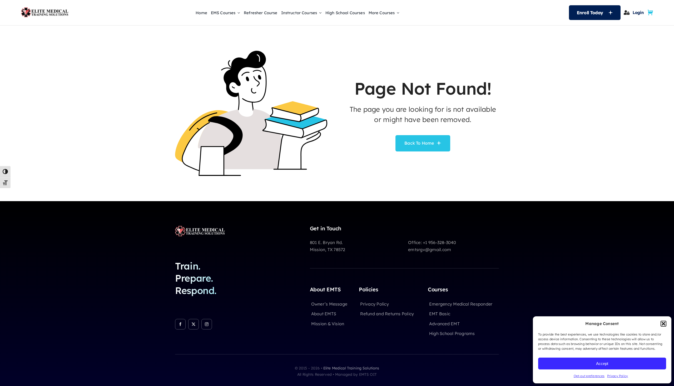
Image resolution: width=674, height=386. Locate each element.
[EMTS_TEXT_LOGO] (46, 9)
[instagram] (206, 324)
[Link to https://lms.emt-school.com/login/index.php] (626, 12)
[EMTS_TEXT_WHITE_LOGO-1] (201, 227)
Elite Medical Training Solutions (351, 368)
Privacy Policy (617, 376)
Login (638, 12)
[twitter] (193, 324)
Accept (602, 363)
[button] (663, 323)
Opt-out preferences (589, 376)
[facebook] (180, 324)
